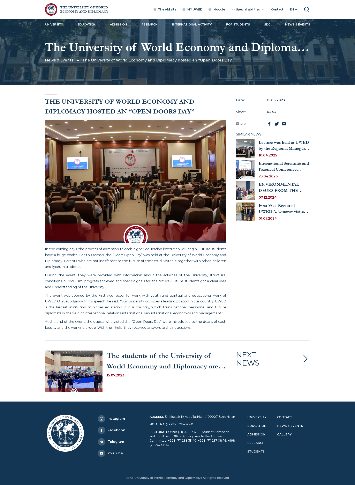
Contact (284, 417)
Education (86, 24)
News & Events (297, 24)
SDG (267, 24)
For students (238, 24)
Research (150, 24)
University (54, 24)
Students (256, 451)
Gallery (284, 434)
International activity (192, 24)
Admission (118, 24)
